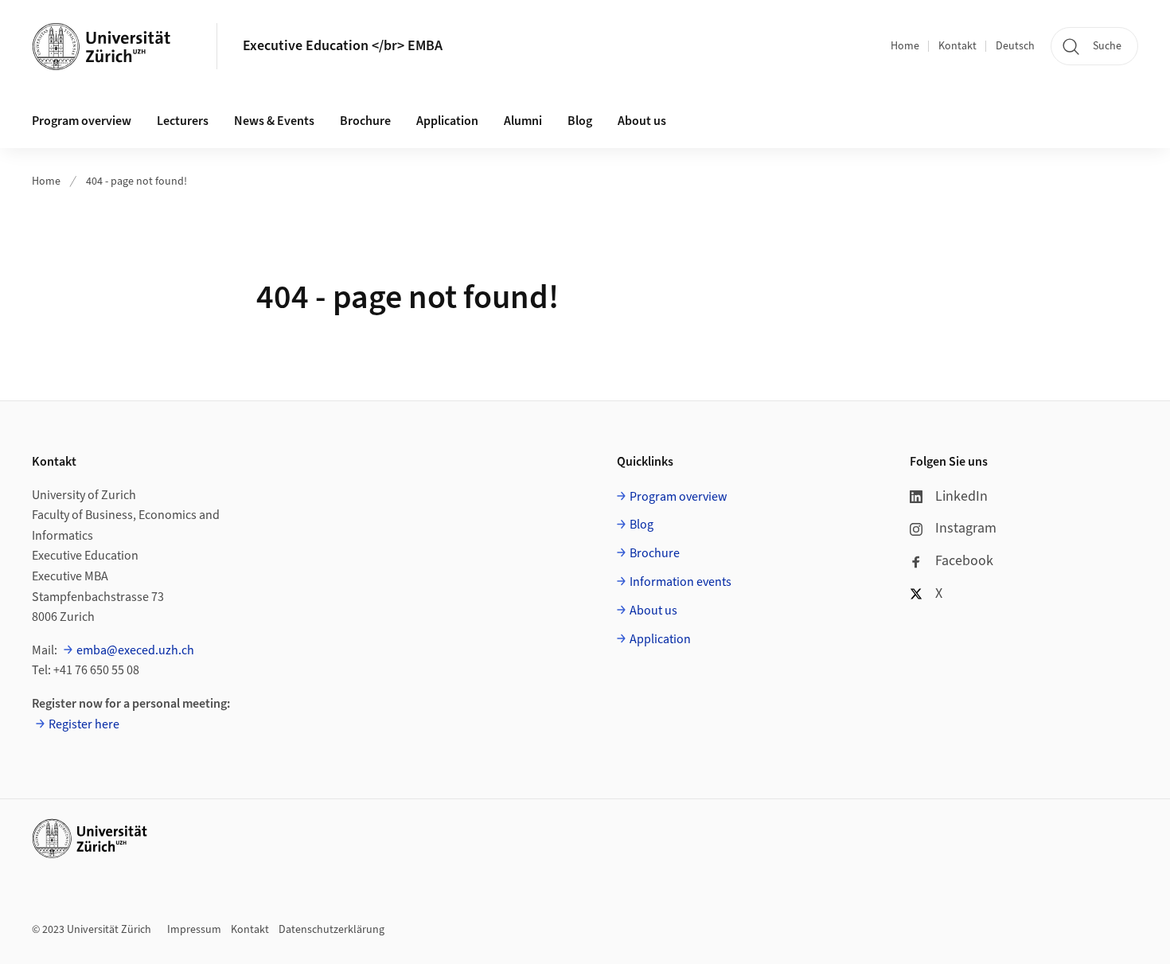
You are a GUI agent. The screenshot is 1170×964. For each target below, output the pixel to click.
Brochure (365, 121)
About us (642, 121)
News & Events (274, 121)
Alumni (523, 121)
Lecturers (183, 121)
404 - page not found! (136, 181)
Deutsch (1015, 46)
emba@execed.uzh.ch (135, 650)
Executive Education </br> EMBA (343, 46)
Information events (680, 582)
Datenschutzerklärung (331, 930)
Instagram (965, 528)
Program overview (81, 121)
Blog (579, 121)
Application (447, 121)
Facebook (964, 561)
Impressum (194, 930)
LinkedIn (961, 496)
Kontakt (957, 46)
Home (905, 46)
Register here (84, 724)
